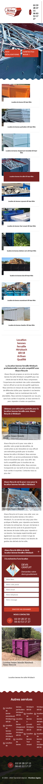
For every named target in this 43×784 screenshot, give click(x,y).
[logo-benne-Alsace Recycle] (13, 12)
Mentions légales (34, 778)
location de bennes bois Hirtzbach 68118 (38, 740)
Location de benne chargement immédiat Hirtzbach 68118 (17, 727)
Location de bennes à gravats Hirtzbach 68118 (28, 722)
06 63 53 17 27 (35, 16)
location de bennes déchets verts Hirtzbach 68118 (38, 722)
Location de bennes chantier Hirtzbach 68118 (7, 732)
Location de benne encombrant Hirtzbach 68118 (7, 715)
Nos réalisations (12, 53)
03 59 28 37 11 (35, 8)
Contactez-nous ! (29, 53)
